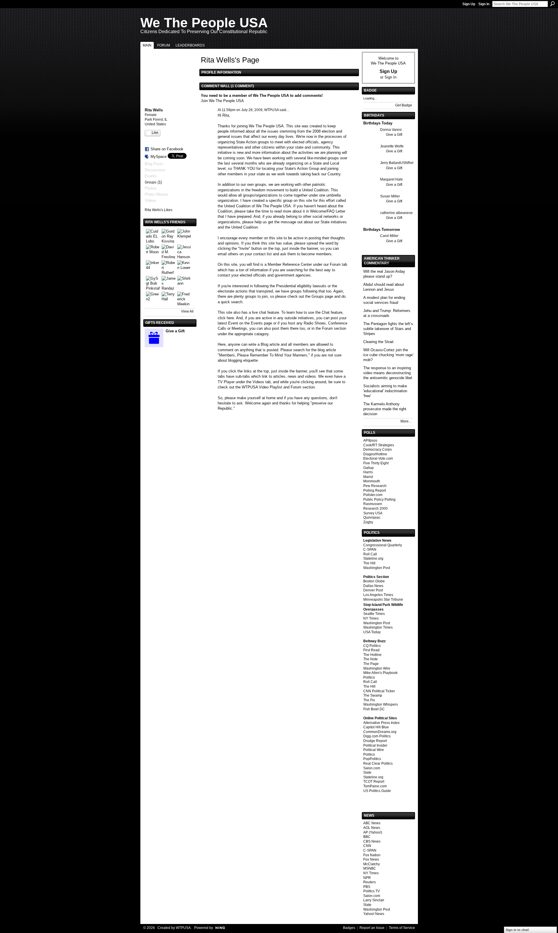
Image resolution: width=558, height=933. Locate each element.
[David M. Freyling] (169, 251)
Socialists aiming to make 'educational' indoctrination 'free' (385, 391)
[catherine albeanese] (370, 223)
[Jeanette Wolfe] (370, 157)
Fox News (371, 859)
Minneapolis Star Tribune (383, 599)
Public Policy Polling (379, 499)
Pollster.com (372, 495)
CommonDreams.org (379, 732)
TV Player (226, 382)
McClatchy (371, 864)
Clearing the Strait (378, 342)
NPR (367, 878)
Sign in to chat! (517, 930)
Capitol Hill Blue (376, 727)
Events (257, 323)
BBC (367, 837)
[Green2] (153, 299)
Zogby (368, 522)
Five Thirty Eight (376, 463)
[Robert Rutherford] (169, 267)
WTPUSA (271, 110)
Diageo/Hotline (375, 454)
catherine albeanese (396, 213)
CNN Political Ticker (379, 691)
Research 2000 (375, 508)
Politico (369, 677)
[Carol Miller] (370, 246)
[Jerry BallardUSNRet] (370, 173)
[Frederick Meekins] (184, 299)
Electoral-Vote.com (378, 458)
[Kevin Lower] (184, 267)
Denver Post (373, 590)
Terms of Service (402, 928)
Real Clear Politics (378, 763)
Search (552, 3)
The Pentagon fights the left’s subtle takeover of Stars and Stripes (388, 329)
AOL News (371, 828)
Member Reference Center (290, 264)
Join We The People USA (222, 101)
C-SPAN (369, 549)
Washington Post (376, 568)
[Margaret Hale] (370, 190)
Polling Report (374, 490)
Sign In (483, 4)
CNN (367, 846)
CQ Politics (372, 646)
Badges (349, 928)
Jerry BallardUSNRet (396, 163)
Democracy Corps (377, 449)
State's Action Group (302, 168)
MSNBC (369, 868)
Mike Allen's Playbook (380, 673)
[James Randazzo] (169, 283)
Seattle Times (374, 614)
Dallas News (373, 586)
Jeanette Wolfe (392, 146)
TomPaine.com (375, 786)
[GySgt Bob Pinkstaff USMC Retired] (153, 283)
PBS (366, 887)
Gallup (368, 468)
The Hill (369, 563)
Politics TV (371, 891)
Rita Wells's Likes (158, 210)
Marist (368, 477)
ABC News (371, 823)
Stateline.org (373, 558)
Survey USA (372, 513)
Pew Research (375, 486)
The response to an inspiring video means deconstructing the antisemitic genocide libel (387, 373)
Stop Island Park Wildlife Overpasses (383, 607)
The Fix (369, 700)
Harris (368, 472)
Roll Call (370, 554)
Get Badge (403, 105)
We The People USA (204, 22)
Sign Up (468, 4)
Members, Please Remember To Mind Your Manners (263, 355)
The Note (370, 659)
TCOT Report (373, 781)
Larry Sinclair (373, 900)
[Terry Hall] (169, 299)
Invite (244, 248)
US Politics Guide (377, 791)
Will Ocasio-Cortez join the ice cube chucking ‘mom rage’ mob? (388, 355)
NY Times (371, 618)
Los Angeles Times (378, 595)
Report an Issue (372, 928)
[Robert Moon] (153, 251)
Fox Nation (371, 855)
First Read (371, 650)
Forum (335, 264)
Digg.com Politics (377, 736)
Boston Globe (374, 581)
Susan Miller (390, 196)
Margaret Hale (391, 179)
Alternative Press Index (381, 723)
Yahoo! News (373, 914)
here (230, 318)
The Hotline (372, 655)
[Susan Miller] (370, 207)
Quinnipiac (371, 517)
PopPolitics (372, 759)
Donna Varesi (391, 130)
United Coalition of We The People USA (257, 206)
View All (187, 311)
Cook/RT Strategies (378, 445)
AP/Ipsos (370, 440)
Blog (264, 344)
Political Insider (375, 745)
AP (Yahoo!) (372, 832)
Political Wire (373, 750)
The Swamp (372, 695)
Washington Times (378, 627)
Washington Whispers (380, 704)
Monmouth (371, 481)
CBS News (371, 841)
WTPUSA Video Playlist (262, 387)
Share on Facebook (167, 149)
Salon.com (371, 768)
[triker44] (153, 267)
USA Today (372, 632)
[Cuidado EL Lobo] (153, 236)
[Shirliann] (184, 283)
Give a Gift (175, 331)
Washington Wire (376, 668)
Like (155, 133)
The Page (371, 664)
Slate (367, 772)
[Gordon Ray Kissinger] (169, 236)
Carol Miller (389, 236)
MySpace (159, 156)
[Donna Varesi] (370, 140)
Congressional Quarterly (382, 545)
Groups (150, 182)
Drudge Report (375, 741)
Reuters (369, 882)
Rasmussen (372, 504)
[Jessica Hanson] (184, 251)
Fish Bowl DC (374, 709)
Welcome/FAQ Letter (327, 211)
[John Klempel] (184, 236)
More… (406, 421)
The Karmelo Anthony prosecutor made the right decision (384, 409)
